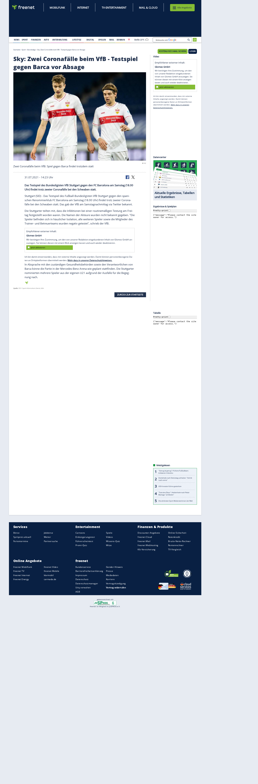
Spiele (109, 532)
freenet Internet (21, 575)
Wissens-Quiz (113, 541)
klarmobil (49, 575)
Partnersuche (51, 541)
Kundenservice (83, 567)
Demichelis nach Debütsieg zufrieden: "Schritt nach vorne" (175, 479)
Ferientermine (20, 541)
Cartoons (80, 532)
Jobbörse (48, 532)
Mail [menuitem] (111, 39)
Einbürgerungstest (85, 537)
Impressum (81, 575)
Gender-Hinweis (114, 567)
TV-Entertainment (114, 7)
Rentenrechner (176, 545)
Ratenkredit (174, 537)
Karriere (110, 579)
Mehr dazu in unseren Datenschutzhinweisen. (90, 260)
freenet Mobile (51, 571)
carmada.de (50, 579)
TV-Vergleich (174, 549)
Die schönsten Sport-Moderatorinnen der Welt (175, 501)
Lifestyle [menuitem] (76, 39)
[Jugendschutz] (105, 602)
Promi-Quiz (81, 545)
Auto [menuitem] (46, 39)
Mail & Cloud (148, 7)
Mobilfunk (57, 7)
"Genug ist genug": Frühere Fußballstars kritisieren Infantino (173, 471)
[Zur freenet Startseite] (24, 7)
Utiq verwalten (83, 587)
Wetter (47, 537)
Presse (109, 571)
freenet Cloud (145, 537)
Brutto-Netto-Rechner (179, 541)
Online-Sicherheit (177, 532)
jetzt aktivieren (38, 247)
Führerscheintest (84, 541)
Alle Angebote (184, 7)
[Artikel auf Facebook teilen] (128, 177)
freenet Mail (144, 541)
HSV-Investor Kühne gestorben (169, 486)
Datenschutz (82, 579)
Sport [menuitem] (25, 39)
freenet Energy (21, 579)
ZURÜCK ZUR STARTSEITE (130, 294)
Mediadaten (112, 575)
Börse (16, 532)
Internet (83, 7)
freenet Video (51, 567)
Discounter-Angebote (149, 532)
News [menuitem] (16, 39)
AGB (77, 591)
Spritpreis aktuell (22, 537)
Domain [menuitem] (121, 39)
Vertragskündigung (116, 583)
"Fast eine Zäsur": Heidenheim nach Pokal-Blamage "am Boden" (174, 493)
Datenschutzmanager (86, 583)
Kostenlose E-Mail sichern (172, 51)
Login (193, 51)
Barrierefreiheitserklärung (89, 571)
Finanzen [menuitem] (36, 39)
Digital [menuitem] (90, 39)
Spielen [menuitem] (102, 39)
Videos (109, 537)
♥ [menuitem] (129, 39)
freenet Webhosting (148, 545)
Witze (109, 545)
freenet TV (18, 571)
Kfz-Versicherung (147, 549)
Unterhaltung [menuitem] (59, 39)
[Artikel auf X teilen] (133, 177)
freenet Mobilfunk (22, 567)
